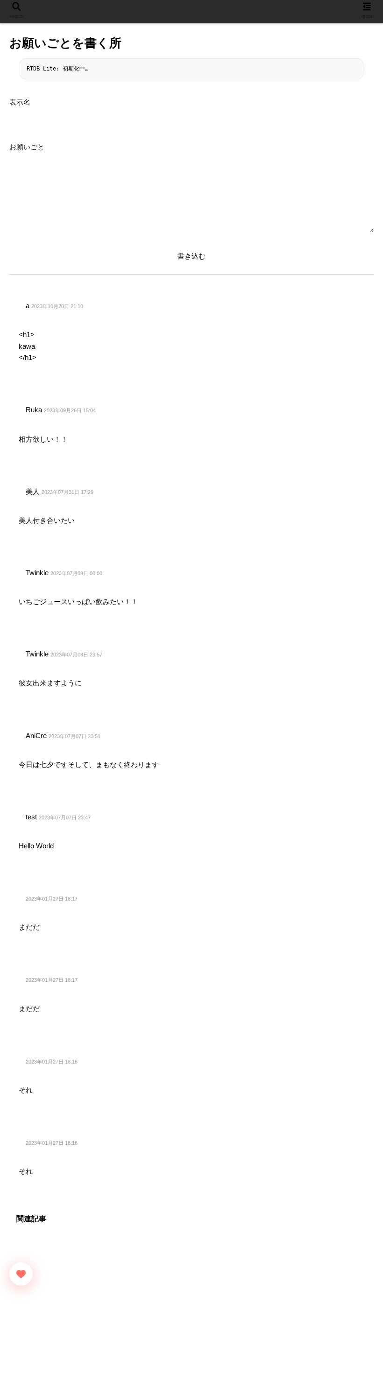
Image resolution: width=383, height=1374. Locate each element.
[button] (352, 1355)
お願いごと (26, 147)
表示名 (19, 102)
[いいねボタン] (21, 1274)
